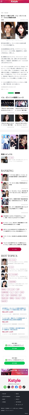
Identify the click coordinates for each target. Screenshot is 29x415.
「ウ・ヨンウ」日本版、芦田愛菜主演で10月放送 (18, 183)
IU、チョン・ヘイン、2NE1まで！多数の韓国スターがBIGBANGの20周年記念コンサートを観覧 (15, 223)
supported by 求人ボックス (23, 336)
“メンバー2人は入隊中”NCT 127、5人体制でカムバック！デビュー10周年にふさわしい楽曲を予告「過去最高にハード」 (15, 243)
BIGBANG (3, 289)
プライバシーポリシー (9, 410)
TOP (2, 12)
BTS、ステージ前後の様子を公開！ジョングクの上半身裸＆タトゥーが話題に (18, 207)
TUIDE (7, 295)
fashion (18, 396)
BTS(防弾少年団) (5, 292)
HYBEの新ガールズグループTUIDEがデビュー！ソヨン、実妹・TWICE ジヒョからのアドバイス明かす (14, 216)
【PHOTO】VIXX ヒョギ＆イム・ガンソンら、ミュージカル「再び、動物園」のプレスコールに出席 (21, 124)
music (3, 399)
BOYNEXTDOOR (14, 295)
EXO (20, 295)
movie (17, 393)
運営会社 (2, 408)
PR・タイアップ (19, 404)
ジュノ (12, 292)
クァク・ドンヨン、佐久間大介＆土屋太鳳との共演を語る (15, 237)
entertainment (6, 396)
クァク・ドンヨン (11, 289)
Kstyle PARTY (4, 301)
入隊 (18, 289)
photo (17, 399)
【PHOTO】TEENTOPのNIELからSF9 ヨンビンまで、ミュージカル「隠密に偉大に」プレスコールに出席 (7, 109)
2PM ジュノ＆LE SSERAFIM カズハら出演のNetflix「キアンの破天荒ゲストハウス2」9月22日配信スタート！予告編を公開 (15, 230)
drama (4, 402)
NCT (3, 295)
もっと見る (14, 249)
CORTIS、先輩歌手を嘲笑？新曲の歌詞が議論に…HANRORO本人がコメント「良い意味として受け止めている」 (18, 199)
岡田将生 (11, 298)
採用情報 (2, 410)
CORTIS (21, 292)
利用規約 (20, 408)
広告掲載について (8, 408)
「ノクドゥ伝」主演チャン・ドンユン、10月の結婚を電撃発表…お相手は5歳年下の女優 (18, 176)
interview (18, 402)
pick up (4, 393)
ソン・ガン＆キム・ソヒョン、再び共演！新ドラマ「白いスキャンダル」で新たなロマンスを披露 (18, 191)
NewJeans (18, 298)
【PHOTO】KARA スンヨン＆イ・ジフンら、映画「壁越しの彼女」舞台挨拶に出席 (21, 109)
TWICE (23, 298)
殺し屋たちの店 (5, 298)
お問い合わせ (15, 408)
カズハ (16, 292)
